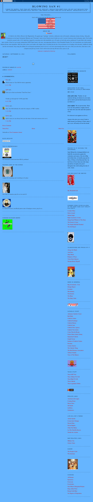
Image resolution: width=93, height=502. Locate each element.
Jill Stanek (70, 405)
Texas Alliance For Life (74, 377)
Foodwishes (71, 484)
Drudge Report (71, 287)
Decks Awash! (71, 213)
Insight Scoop (71, 339)
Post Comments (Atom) (16, 132)
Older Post (61, 128)
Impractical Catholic (73, 336)
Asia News (70, 252)
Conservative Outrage (73, 421)
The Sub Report (72, 227)
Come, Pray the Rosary (74, 332)
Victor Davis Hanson (73, 259)
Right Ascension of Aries (74, 217)
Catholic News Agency (74, 327)
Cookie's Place (71, 211)
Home (33, 128)
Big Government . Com (74, 284)
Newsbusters (71, 294)
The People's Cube (72, 451)
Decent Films (71, 423)
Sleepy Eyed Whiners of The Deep (77, 220)
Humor (10, 69)
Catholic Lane (71, 325)
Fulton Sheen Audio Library (75, 334)
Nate (7, 80)
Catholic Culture (72, 318)
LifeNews (70, 408)
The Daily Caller (72, 298)
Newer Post (5, 128)
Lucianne (70, 289)
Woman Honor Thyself (74, 261)
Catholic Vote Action (73, 330)
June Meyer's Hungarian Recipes (76, 486)
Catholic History (72, 323)
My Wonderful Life (73, 190)
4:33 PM (18, 67)
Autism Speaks (71, 418)
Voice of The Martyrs (73, 355)
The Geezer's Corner (73, 222)
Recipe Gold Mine (72, 491)
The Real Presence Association (76, 350)
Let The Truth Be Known (74, 430)
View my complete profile (46, 51)
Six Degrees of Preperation (75, 493)
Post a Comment (7, 125)
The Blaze (70, 296)
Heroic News (71, 403)
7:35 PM (8, 111)
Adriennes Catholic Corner (74, 314)
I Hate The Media (72, 428)
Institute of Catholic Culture (75, 341)
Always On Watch (72, 250)
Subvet (49, 33)
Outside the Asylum (73, 432)
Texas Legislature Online (74, 383)
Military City (71, 441)
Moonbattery (71, 291)
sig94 (7, 89)
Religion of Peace (72, 257)
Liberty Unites (71, 443)
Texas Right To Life (73, 379)
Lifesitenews (71, 410)
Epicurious (70, 479)
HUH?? (5, 57)
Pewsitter (70, 343)
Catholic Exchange (72, 321)
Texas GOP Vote (72, 374)
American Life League (73, 399)
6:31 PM (8, 85)
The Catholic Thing (73, 348)
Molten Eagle (71, 215)
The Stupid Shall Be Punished (75, 224)
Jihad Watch (71, 254)
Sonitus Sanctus (72, 346)
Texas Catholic (71, 381)
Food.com (70, 482)
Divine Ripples (71, 425)
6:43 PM (8, 101)
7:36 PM (8, 121)
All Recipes (71, 477)
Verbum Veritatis (72, 352)
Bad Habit (70, 316)
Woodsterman (71, 454)
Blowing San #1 (46, 6)
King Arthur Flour (72, 489)
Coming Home (71, 401)
